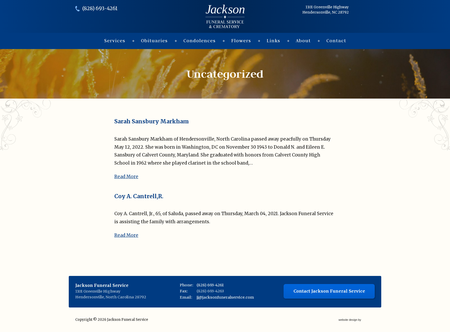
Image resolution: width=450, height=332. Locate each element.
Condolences (199, 41)
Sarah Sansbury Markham (151, 121)
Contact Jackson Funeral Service (329, 291)
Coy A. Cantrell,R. (138, 196)
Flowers (241, 41)
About (303, 41)
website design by (350, 320)
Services (114, 41)
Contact (336, 41)
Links (273, 41)
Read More (126, 176)
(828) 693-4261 (100, 8)
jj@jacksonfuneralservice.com (225, 297)
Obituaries (154, 41)
